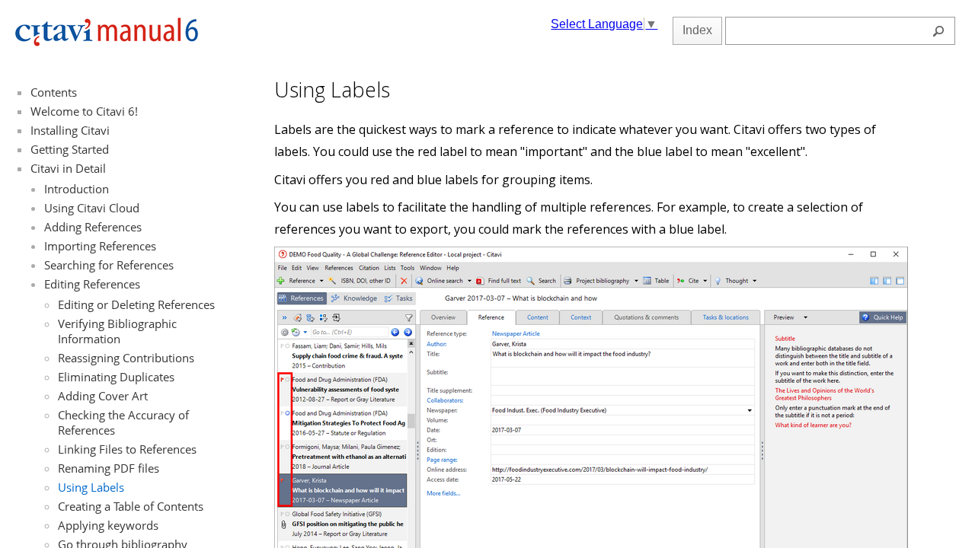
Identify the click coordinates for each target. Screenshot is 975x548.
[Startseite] (106, 43)
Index (697, 30)
